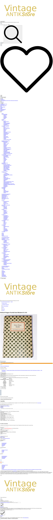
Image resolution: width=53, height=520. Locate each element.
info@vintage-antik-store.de (6, 438)
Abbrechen (1, 407)
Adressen (9, 100)
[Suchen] (9, 24)
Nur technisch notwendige (4, 518)
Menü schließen (4, 97)
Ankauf (3, 451)
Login (3, 452)
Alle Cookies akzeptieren (15, 518)
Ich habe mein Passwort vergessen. (5, 502)
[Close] (1, 499)
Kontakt (3, 450)
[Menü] (1, 23)
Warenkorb (3, 458)
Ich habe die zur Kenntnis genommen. (9, 428)
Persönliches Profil (5, 100)
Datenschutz (3, 444)
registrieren (3, 99)
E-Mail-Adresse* (2, 429)
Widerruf (3, 467)
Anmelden (2, 406)
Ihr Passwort (2, 405)
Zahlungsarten (13, 100)
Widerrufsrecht (4, 443)
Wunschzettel (3, 457)
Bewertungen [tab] (4, 371)
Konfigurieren (9, 518)
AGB (2, 468)
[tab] (22, 370)
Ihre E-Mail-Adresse (3, 404)
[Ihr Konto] (1, 96)
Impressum (3, 445)
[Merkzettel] (26, 94)
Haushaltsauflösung (4, 456)
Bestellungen (16, 100)
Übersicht (1, 100)
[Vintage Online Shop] (21, 20)
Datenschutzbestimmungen (8, 428)
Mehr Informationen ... (26, 517)
